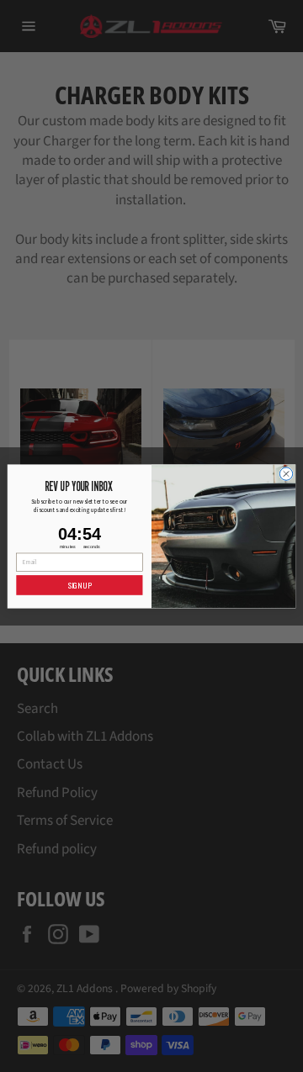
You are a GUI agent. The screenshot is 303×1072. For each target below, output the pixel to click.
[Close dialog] (285, 473)
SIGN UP (79, 584)
